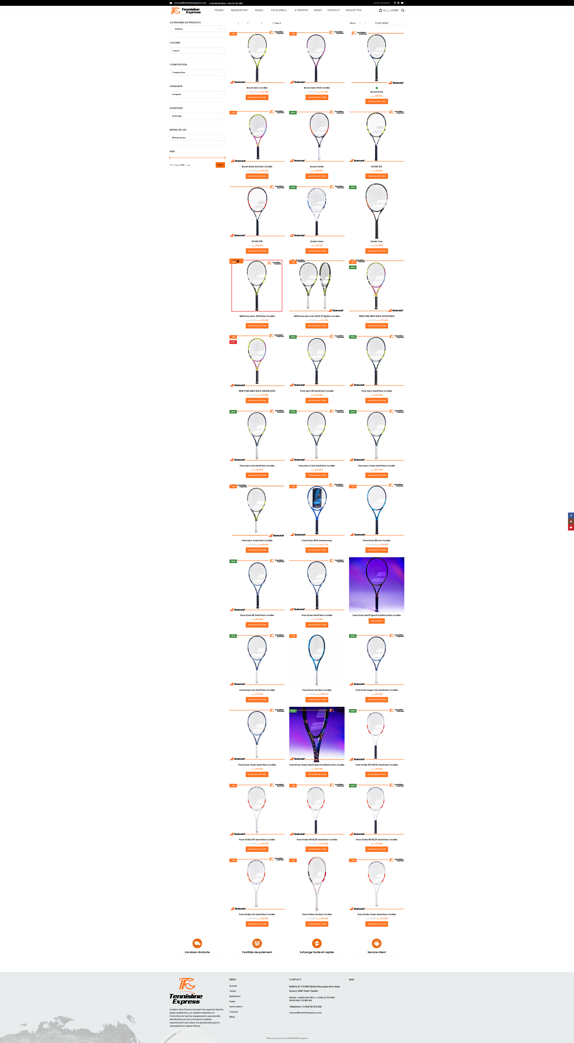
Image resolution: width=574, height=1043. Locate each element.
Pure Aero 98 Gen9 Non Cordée (317, 390)
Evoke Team (316, 241)
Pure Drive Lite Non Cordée (316, 690)
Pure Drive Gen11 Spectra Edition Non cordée (377, 615)
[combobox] (197, 29)
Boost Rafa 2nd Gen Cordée (257, 166)
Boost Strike (317, 166)
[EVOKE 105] (257, 211)
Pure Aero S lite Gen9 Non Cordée (317, 465)
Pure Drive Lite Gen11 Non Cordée (257, 690)
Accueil (233, 23)
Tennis (243, 23)
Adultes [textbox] (177, 29)
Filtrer (220, 165)
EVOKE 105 (257, 241)
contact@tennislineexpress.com (190, 2)
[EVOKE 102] (376, 136)
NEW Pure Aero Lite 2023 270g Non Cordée (317, 316)
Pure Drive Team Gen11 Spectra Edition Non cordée (317, 764)
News (232, 1016)
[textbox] (197, 51)
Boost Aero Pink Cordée (317, 87)
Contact (233, 1011)
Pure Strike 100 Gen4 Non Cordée (257, 839)
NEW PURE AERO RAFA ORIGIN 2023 (257, 390)
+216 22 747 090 (234, 3)
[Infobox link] (197, 947)
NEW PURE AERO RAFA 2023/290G (376, 316)
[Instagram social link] (398, 3)
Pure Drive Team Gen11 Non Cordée (257, 764)
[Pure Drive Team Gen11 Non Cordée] (257, 734)
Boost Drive (376, 91)
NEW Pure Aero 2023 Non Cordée (257, 316)
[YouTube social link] (402, 3)
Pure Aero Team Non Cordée (257, 540)
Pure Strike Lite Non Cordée (317, 914)
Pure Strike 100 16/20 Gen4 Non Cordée (377, 764)
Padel (232, 1001)
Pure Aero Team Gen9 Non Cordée (376, 465)
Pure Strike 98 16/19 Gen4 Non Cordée (317, 839)
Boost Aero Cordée (257, 87)
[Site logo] (185, 10)
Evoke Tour (377, 241)
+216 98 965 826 (217, 3)
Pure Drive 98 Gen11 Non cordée (257, 615)
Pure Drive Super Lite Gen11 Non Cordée (377, 690)
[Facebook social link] (395, 3)
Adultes (267, 23)
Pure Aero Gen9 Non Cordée (377, 390)
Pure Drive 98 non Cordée (376, 540)
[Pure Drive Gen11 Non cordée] (317, 585)
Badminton (235, 996)
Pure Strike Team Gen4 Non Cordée (377, 914)
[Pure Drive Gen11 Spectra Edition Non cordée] (376, 585)
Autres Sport (235, 1006)
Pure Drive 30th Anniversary (317, 540)
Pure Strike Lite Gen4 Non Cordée (257, 914)
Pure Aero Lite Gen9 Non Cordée (257, 465)
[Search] (403, 10)
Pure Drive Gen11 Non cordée (317, 615)
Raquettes (254, 23)
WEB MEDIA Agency (298, 1038)
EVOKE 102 (376, 166)
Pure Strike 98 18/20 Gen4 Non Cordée (376, 839)
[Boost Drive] (376, 57)
